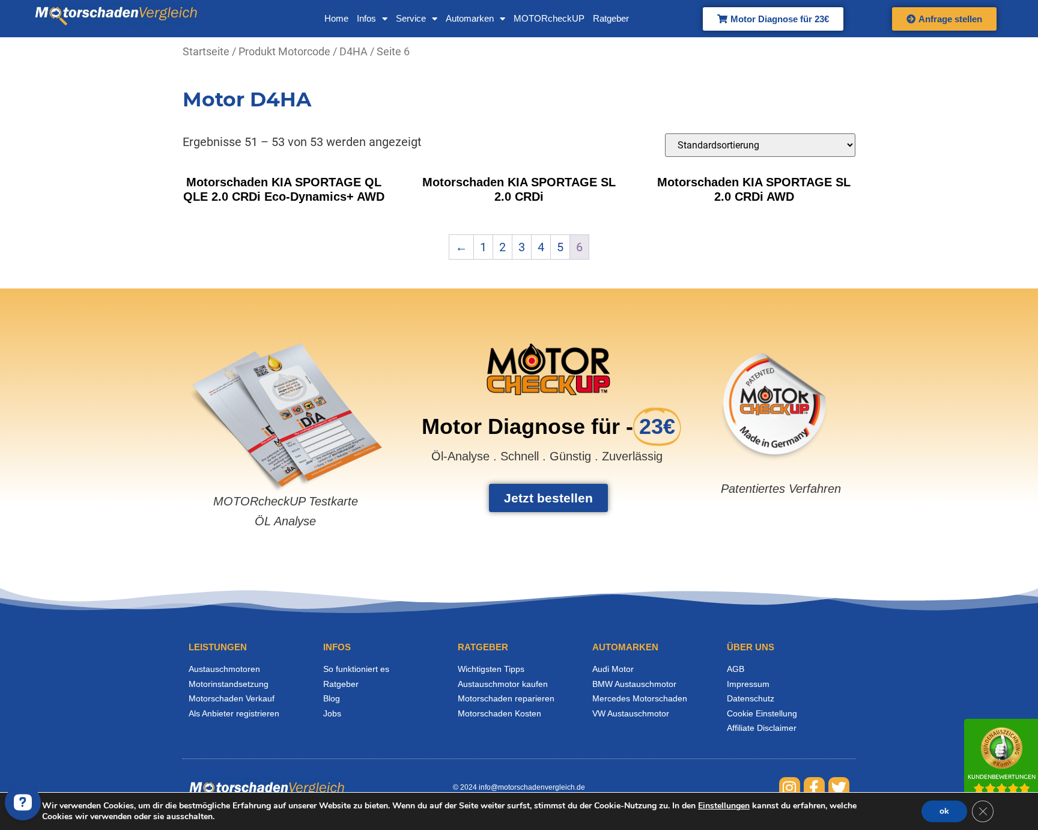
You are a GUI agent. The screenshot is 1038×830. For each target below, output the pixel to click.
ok (944, 811)
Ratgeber (611, 18)
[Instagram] (789, 787)
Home (336, 18)
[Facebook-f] (814, 787)
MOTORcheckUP (549, 18)
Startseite (206, 51)
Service (411, 18)
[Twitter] (838, 787)
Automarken (470, 18)
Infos (366, 18)
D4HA (353, 51)
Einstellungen (724, 806)
